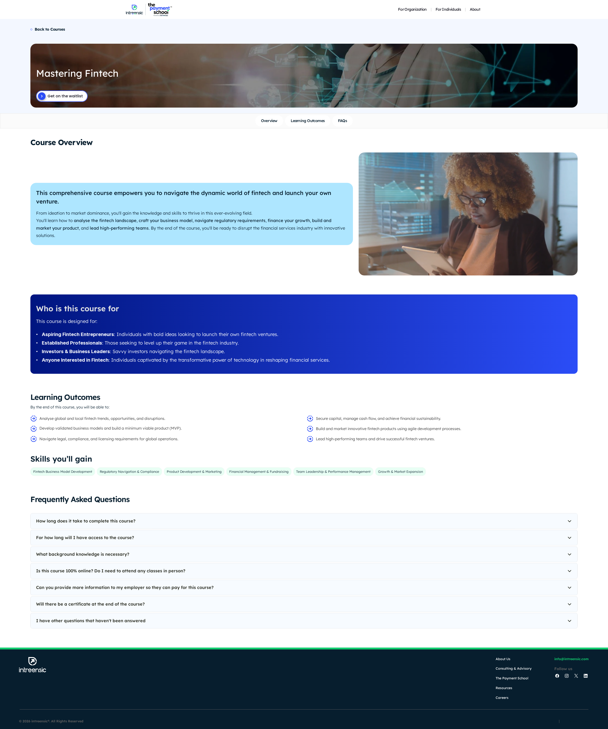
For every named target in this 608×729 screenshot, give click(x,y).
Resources (504, 688)
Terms (548, 721)
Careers (502, 698)
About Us (503, 659)
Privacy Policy (577, 721)
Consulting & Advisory (514, 668)
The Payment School (512, 678)
